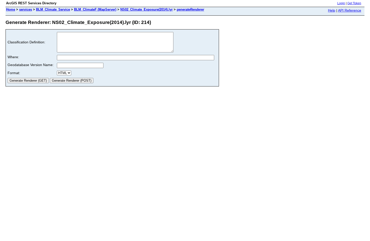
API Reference (349, 10)
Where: (13, 57)
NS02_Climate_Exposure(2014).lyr (146, 9)
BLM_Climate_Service (53, 9)
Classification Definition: (26, 42)
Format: (14, 73)
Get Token (354, 3)
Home (10, 9)
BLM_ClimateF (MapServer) (95, 9)
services (25, 9)
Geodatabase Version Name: (31, 65)
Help (331, 10)
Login (341, 3)
